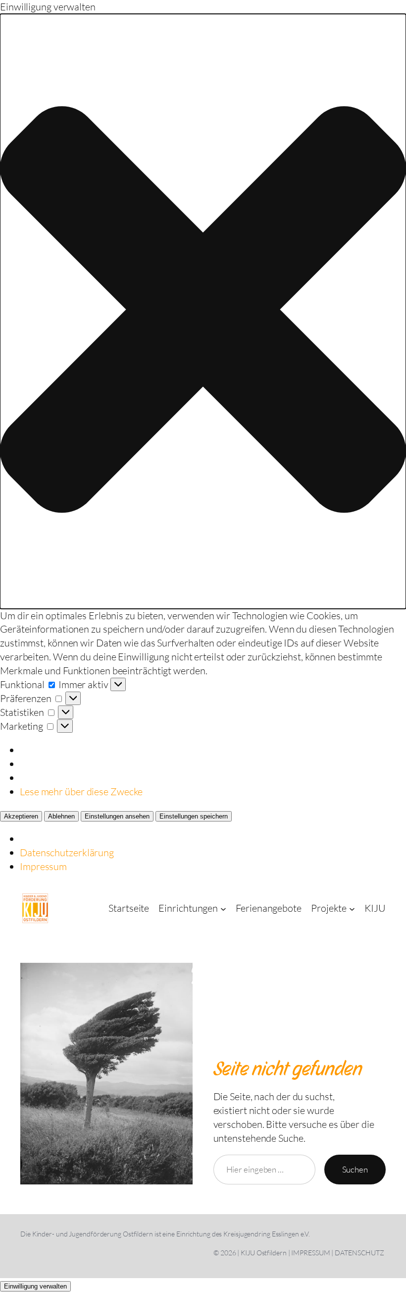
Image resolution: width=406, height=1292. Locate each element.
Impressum (43, 866)
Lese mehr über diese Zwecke (81, 791)
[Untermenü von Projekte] (352, 908)
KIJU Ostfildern (264, 1252)
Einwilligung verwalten (35, 1286)
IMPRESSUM (310, 1252)
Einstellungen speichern (193, 816)
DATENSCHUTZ (359, 1252)
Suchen (355, 1169)
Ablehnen (61, 816)
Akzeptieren (21, 816)
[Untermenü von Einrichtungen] (223, 908)
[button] (203, 311)
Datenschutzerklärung (67, 852)
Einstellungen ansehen (117, 816)
